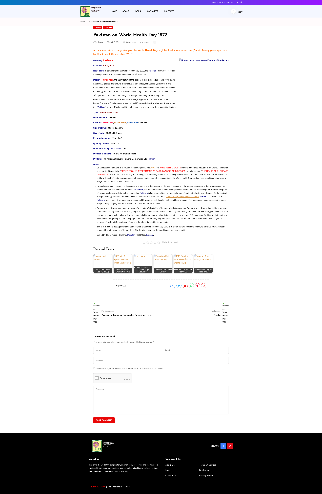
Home (114, 11)
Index (138, 11)
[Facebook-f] (223, 446)
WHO (152, 168)
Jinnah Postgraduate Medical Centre (182, 197)
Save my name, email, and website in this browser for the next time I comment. (129, 368)
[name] (238, 2)
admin (100, 42)
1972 (124, 286)
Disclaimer (152, 11)
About (125, 11)
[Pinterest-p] (230, 446)
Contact (169, 11)
